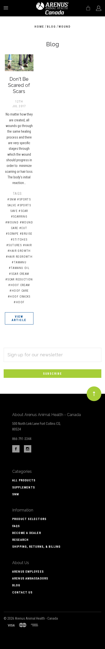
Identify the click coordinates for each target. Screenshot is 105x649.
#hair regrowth (19, 256)
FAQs (16, 526)
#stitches (19, 239)
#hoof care (19, 290)
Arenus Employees (28, 571)
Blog (16, 585)
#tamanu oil (19, 268)
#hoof (19, 302)
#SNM (11, 199)
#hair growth (19, 251)
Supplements (23, 487)
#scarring (19, 216)
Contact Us (22, 592)
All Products (23, 480)
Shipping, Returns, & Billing (36, 546)
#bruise (26, 233)
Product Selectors (29, 519)
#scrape (12, 233)
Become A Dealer (26, 533)
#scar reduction (19, 279)
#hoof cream (19, 285)
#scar (23, 211)
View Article (19, 318)
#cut (23, 228)
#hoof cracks (19, 296)
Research (20, 540)
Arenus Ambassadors (30, 578)
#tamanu (19, 262)
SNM (15, 494)
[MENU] (7, 8)
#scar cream (19, 274)
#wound (12, 222)
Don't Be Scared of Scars (19, 85)
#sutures (14, 245)
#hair (27, 245)
